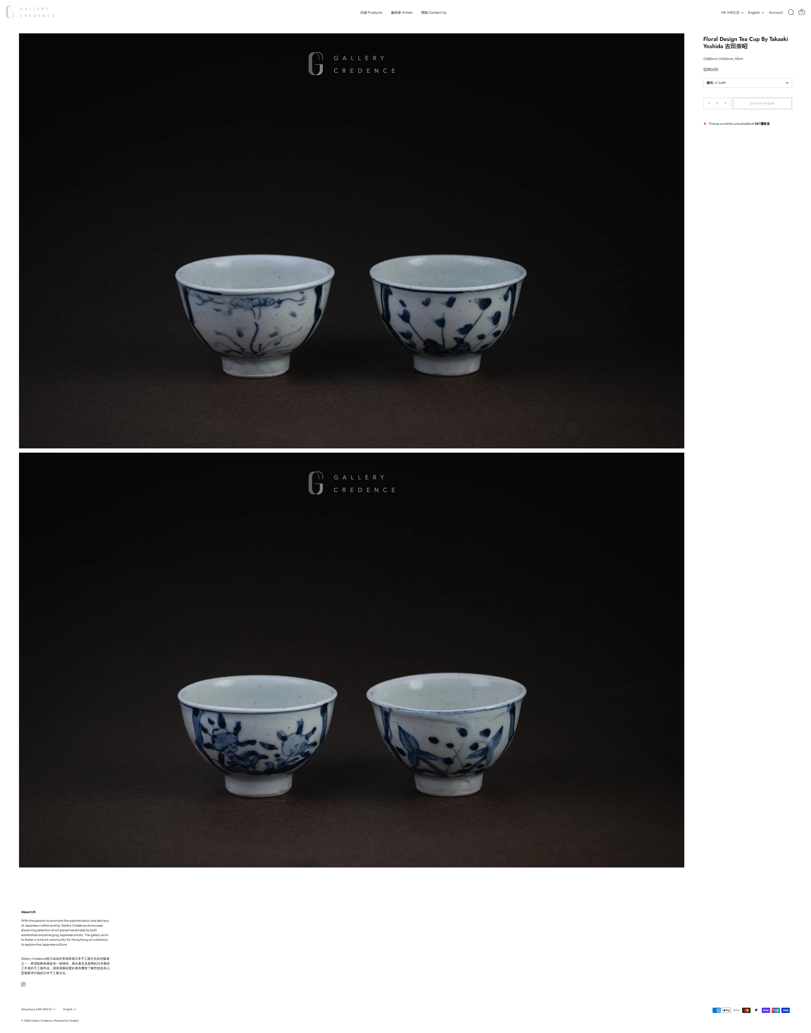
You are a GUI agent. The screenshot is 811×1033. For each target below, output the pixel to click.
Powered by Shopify (66, 1020)
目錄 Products (371, 12)
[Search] (791, 12)
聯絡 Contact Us (433, 12)
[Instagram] (23, 984)
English (754, 12)
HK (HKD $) (730, 12)
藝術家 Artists (401, 12)
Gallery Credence (42, 1020)
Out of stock (762, 103)
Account (776, 12)
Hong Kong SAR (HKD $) (36, 1009)
